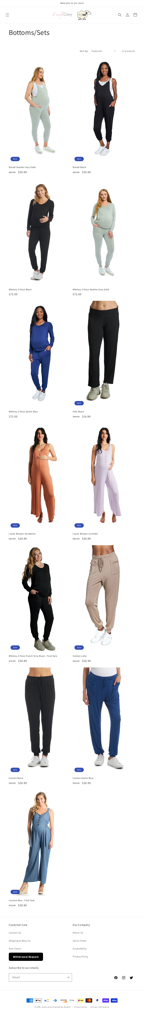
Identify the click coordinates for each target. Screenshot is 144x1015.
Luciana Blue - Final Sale (22, 900)
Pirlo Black (78, 411)
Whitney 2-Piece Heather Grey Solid (91, 289)
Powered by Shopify (62, 1007)
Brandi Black (79, 167)
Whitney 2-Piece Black (20, 289)
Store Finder (80, 940)
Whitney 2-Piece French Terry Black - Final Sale (33, 656)
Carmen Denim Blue (83, 778)
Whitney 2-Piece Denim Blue (23, 411)
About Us (78, 932)
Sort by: (84, 51)
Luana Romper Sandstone (22, 533)
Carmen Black (16, 778)
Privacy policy (80, 1007)
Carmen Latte (80, 656)
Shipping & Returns (20, 940)
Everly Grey (47, 1007)
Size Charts (15, 948)
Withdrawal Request (26, 956)
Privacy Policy (80, 956)
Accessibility (80, 948)
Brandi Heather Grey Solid (22, 167)
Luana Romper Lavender (85, 533)
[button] (7, 15)
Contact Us (15, 932)
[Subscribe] (68, 977)
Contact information (99, 1007)
